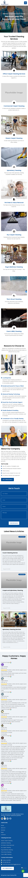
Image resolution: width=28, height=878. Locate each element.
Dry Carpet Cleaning (6, 847)
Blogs (2, 832)
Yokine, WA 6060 (7, 860)
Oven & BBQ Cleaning (6, 854)
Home (2, 825)
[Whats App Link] (24, 871)
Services (3, 830)
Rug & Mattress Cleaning (7, 849)
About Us (3, 827)
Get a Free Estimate (7, 479)
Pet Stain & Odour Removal (7, 845)
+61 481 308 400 (6, 862)
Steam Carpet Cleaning (6, 840)
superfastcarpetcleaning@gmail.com (12, 864)
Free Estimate (14, 23)
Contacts (3, 834)
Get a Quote (1, 442)
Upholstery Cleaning (6, 843)
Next (24, 30)
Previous (21, 30)
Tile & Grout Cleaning (6, 852)
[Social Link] (2, 819)
